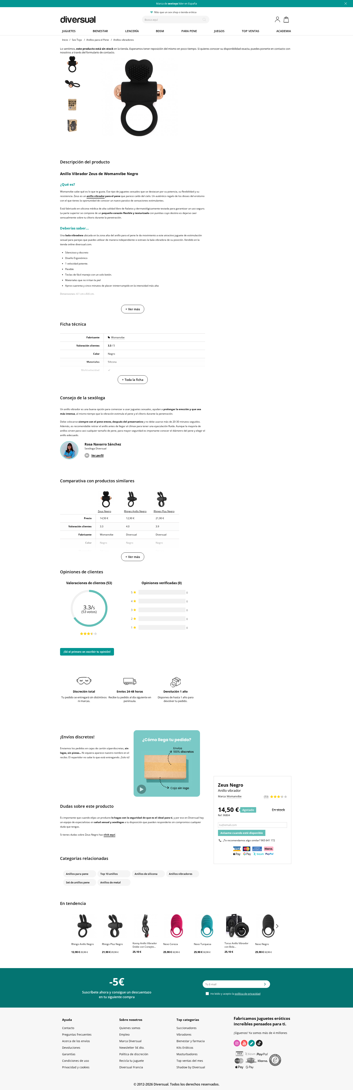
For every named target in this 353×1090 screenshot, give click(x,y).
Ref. (220, 815)
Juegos (219, 31)
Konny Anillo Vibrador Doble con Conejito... (145, 945)
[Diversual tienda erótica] (93, 18)
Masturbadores (187, 1054)
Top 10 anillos (109, 874)
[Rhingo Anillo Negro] (84, 926)
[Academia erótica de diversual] (251, 1043)
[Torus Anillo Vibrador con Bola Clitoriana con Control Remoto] (238, 926)
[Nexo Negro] (268, 926)
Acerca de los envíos (76, 1041)
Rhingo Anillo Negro (82, 944)
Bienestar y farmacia (190, 1041)
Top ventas (250, 31)
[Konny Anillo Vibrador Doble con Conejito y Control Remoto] (146, 926)
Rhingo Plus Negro (112, 944)
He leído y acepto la (235, 994)
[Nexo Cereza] (176, 926)
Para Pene (189, 31)
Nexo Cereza (170, 944)
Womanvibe (118, 337)
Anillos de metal (110, 882)
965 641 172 (268, 840)
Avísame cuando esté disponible (241, 833)
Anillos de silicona (146, 874)
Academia (283, 31)
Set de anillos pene (77, 882)
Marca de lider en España (176, 3)
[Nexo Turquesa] (207, 926)
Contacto (68, 1028)
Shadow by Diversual (190, 1067)
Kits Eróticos (184, 1048)
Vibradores (183, 1034)
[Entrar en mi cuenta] (278, 19)
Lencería (132, 31)
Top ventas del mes (189, 1061)
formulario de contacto (100, 52)
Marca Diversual (130, 1041)
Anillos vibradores (180, 874)
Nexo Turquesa (202, 944)
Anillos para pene (77, 874)
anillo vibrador (96, 196)
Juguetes (69, 31)
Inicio (65, 40)
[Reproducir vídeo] (141, 789)
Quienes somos (129, 1028)
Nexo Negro (262, 944)
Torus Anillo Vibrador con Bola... (236, 945)
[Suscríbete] (265, 985)
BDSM (160, 31)
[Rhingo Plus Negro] (115, 926)
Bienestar (100, 31)
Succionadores (186, 1028)
